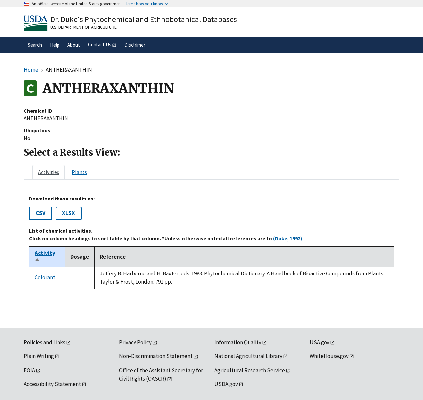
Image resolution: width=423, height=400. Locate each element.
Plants (79, 172)
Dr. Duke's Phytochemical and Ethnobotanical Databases (143, 19)
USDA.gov (226, 384)
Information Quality (237, 342)
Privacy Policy (135, 342)
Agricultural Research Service (249, 370)
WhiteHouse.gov (329, 356)
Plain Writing (39, 356)
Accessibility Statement (52, 384)
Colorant (45, 277)
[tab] (48, 172)
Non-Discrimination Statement (156, 356)
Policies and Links (44, 342)
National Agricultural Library (248, 356)
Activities (48, 172)
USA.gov (319, 342)
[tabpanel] (211, 242)
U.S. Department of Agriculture (83, 27)
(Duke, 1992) (287, 238)
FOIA (29, 370)
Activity (45, 256)
